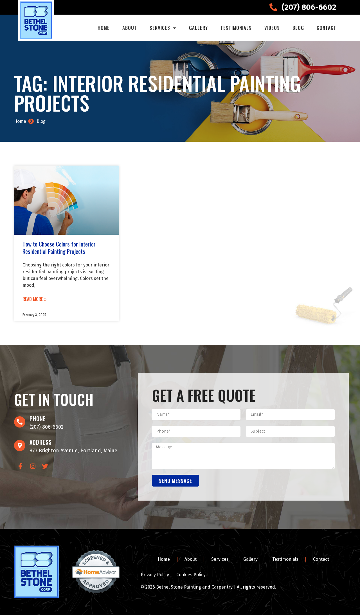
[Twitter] (45, 466)
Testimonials (236, 27)
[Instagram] (32, 466)
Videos (272, 27)
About (129, 27)
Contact (326, 27)
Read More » (34, 299)
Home (104, 27)
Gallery (198, 27)
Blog (298, 27)
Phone (38, 418)
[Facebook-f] (20, 466)
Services (160, 27)
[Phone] (19, 422)
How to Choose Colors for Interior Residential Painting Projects (59, 247)
